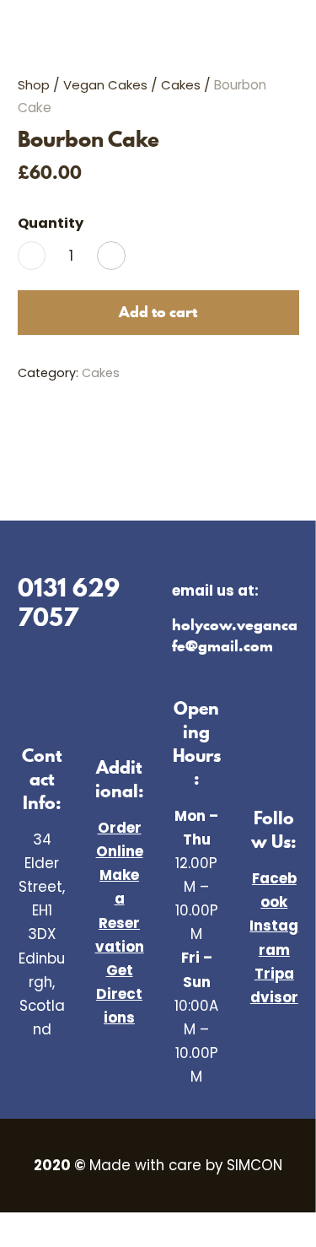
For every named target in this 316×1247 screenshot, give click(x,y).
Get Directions (119, 994)
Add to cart (158, 311)
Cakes (181, 85)
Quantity (50, 223)
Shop (34, 85)
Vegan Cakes (105, 85)
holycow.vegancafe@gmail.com (234, 635)
